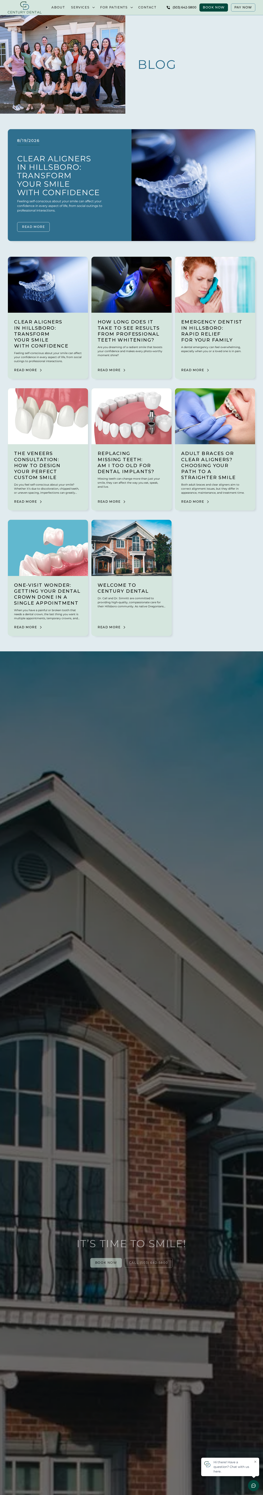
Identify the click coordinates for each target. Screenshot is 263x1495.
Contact (147, 7)
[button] (82, 7)
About (58, 7)
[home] (25, 7)
